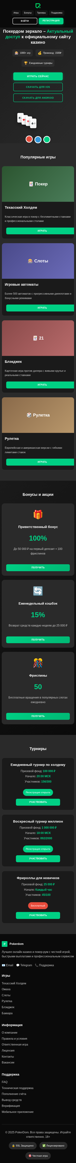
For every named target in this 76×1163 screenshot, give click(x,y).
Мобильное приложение (18, 1111)
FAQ (4, 1082)
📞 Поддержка (44, 965)
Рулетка (7, 1001)
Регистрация (51, 20)
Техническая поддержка (17, 1088)
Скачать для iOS (38, 87)
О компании (9, 1032)
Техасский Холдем (14, 983)
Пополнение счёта (14, 1093)
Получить (38, 567)
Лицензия (8, 1050)
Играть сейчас (38, 76)
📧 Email (7, 965)
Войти (25, 21)
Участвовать (38, 802)
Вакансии (8, 1062)
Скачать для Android (38, 97)
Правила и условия (14, 1038)
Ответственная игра (15, 1044)
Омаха (6, 989)
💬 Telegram (24, 965)
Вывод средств (12, 1099)
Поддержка (56, 13)
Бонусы (28, 13)
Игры (16, 13)
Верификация (11, 1105)
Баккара (7, 1013)
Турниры (41, 13)
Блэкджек (8, 1007)
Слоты (6, 995)
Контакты (8, 1056)
